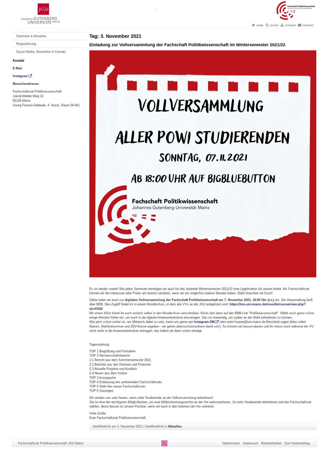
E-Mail (17, 68)
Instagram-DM (204, 322)
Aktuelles (175, 426)
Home (259, 25)
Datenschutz (231, 443)
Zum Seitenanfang (297, 443)
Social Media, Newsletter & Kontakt (41, 51)
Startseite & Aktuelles (31, 36)
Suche (274, 25)
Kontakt (308, 25)
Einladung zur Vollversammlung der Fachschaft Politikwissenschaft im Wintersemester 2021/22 (187, 44)
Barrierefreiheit (271, 443)
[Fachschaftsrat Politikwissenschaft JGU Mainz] (164, 11)
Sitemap (290, 25)
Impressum (250, 443)
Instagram (20, 76)
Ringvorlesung (26, 44)
